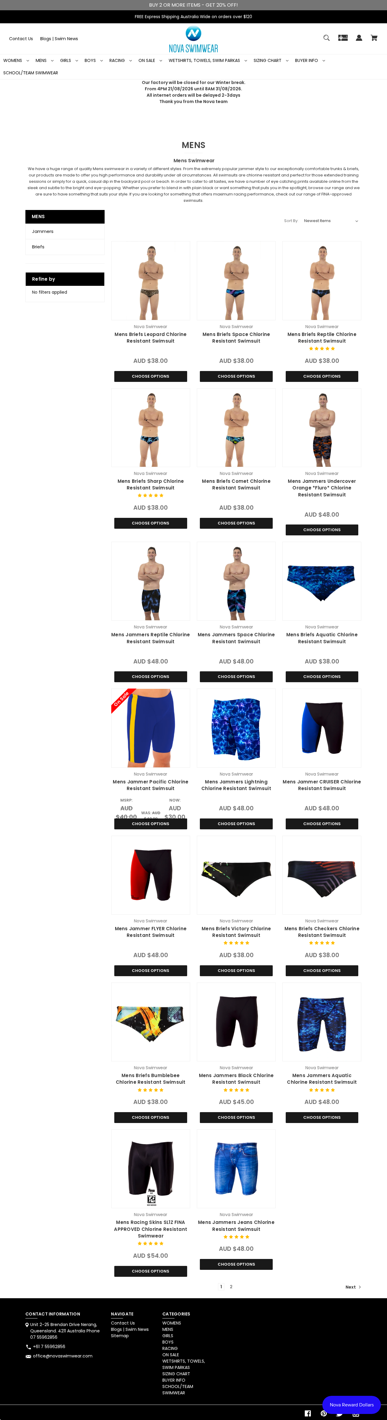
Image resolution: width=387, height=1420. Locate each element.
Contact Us (21, 39)
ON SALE (147, 60)
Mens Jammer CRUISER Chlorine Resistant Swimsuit (322, 785)
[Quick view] (150, 314)
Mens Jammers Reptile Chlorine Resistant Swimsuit (150, 638)
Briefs (38, 247)
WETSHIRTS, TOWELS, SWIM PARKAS (205, 60)
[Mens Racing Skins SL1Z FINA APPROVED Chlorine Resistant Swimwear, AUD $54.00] (150, 1168)
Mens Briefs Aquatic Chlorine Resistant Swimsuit (322, 638)
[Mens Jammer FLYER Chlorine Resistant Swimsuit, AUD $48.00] (150, 875)
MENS (42, 60)
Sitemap (120, 1336)
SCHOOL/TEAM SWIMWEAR (30, 73)
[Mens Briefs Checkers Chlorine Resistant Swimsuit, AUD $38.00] (321, 875)
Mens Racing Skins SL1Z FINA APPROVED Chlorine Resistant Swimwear (150, 1229)
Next (351, 1287)
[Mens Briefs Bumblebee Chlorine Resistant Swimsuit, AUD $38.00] (150, 1022)
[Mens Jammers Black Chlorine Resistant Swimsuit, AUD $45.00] (236, 1022)
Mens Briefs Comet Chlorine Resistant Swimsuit (236, 484)
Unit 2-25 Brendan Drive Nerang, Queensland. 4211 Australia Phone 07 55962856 (65, 1331)
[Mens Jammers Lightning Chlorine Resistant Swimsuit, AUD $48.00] (236, 728)
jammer (246, 169)
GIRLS (66, 60)
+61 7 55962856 (49, 1347)
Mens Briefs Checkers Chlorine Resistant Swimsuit (322, 932)
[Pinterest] (324, 1413)
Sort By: (291, 221)
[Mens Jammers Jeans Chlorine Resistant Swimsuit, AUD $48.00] (236, 1168)
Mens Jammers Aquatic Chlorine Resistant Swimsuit (322, 1079)
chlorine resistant (263, 175)
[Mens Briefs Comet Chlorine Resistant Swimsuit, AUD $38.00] (236, 427)
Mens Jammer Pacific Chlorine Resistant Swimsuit (150, 785)
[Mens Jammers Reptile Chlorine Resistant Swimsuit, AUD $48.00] (150, 581)
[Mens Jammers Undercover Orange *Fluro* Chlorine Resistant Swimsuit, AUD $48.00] (321, 427)
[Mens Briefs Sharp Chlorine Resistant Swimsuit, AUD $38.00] (150, 427)
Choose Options (150, 376)
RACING (117, 60)
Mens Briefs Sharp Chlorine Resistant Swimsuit (151, 484)
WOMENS (13, 60)
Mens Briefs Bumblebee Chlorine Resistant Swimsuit (151, 1079)
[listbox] (331, 220)
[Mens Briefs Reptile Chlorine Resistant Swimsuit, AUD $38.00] (321, 280)
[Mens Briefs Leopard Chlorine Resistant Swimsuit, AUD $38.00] (150, 280)
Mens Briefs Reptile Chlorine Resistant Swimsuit (322, 337)
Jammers (43, 231)
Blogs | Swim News (59, 39)
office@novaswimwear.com (63, 1356)
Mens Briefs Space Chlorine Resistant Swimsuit (236, 337)
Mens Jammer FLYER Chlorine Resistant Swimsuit (151, 932)
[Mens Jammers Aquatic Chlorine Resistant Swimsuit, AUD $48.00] (321, 1022)
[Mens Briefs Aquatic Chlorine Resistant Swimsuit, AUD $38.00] (321, 581)
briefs (352, 169)
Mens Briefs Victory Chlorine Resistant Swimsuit (236, 932)
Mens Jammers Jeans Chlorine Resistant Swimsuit (236, 1225)
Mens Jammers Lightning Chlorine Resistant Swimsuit (236, 785)
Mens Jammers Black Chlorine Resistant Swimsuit (236, 1079)
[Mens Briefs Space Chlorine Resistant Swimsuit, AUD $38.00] (236, 280)
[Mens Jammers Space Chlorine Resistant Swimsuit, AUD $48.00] (236, 581)
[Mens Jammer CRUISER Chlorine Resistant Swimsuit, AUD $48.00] (321, 728)
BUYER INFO (307, 60)
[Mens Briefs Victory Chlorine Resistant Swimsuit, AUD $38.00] (236, 875)
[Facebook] (308, 1413)
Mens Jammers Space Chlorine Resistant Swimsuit (236, 638)
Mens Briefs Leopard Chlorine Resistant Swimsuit (151, 337)
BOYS (91, 60)
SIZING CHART (268, 60)
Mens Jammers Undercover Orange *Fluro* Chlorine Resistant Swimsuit (322, 488)
